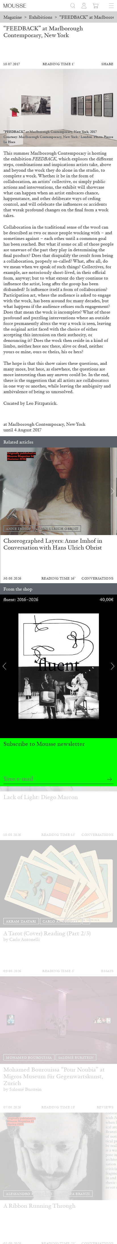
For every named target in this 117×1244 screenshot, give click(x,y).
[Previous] (4, 491)
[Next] (112, 491)
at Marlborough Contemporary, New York (44, 424)
